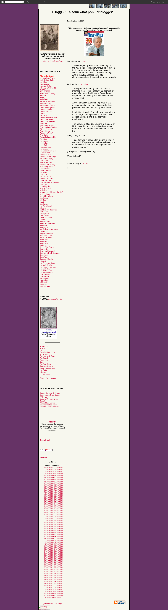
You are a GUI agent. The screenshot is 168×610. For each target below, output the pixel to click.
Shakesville (44, 249)
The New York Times (48, 356)
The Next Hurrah (46, 206)
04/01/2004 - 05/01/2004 (53, 505)
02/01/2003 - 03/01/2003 (53, 477)
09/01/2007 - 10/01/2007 (53, 586)
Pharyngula (44, 228)
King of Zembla (45, 176)
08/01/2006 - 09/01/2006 (53, 560)
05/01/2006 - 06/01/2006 (53, 554)
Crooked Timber (46, 110)
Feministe (43, 139)
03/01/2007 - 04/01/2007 (53, 574)
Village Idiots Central (47, 403)
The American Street (47, 263)
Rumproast (44, 243)
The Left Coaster (46, 265)
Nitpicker (43, 208)
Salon (42, 362)
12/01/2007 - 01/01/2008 (53, 591)
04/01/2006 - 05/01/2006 (53, 552)
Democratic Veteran (47, 121)
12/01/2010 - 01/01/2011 (53, 597)
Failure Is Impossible (48, 137)
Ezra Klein (44, 135)
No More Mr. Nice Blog (48, 210)
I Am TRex (44, 161)
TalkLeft (43, 261)
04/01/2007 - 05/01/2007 (53, 576)
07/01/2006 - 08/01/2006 (53, 558)
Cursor (42, 113)
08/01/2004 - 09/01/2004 (53, 513)
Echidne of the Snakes (48, 127)
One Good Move (46, 218)
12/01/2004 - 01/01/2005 (53, 521)
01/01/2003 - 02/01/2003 (53, 475)
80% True (43, 397)
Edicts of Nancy (46, 129)
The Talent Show (46, 273)
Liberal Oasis (45, 186)
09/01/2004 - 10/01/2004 (53, 515)
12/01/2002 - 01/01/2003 (53, 473)
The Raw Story (45, 364)
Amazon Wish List (55, 299)
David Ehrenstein (46, 119)
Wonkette (43, 285)
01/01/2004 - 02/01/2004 (53, 499)
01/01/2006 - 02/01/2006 (53, 546)
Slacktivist (44, 255)
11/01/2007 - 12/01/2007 (53, 589)
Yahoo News (44, 360)
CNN (41, 350)
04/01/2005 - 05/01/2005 (53, 528)
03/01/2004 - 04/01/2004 (53, 503)
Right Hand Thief (46, 235)
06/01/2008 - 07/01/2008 (53, 593)
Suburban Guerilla (46, 259)
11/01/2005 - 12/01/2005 (53, 542)
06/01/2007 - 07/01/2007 (53, 580)
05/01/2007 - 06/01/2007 (53, 578)
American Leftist (46, 86)
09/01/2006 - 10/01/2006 (53, 562)
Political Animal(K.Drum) (49, 230)
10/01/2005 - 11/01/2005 (53, 540)
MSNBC (43, 348)
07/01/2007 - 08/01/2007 (53, 582)
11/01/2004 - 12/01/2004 (53, 519)
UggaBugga (44, 281)
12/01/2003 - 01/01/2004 (53, 497)
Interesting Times (46, 167)
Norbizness (44, 212)
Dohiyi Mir (43, 123)
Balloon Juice (45, 92)
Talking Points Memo (48, 378)
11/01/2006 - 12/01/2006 (53, 566)
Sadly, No (43, 245)
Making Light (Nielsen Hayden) (51, 192)
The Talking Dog (46, 271)
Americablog (44, 84)
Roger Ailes (44, 239)
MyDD (42, 202)
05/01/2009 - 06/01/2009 (53, 595)
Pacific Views (45, 222)
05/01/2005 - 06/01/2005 (53, 530)
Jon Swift (43, 172)
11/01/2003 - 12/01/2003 (53, 495)
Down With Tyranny (47, 125)
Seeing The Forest (47, 247)
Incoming (84, 84)
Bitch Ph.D (44, 96)
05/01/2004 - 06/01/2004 (53, 507)
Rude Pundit (44, 241)
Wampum (43, 283)
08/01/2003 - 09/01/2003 (53, 489)
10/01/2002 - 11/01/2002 (53, 469)
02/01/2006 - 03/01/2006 (53, 548)
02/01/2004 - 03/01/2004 (53, 501)
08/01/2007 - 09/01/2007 (53, 584)
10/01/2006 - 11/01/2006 (53, 564)
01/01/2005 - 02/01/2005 (53, 523)
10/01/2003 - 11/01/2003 (53, 493)
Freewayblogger (46, 147)
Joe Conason (45, 374)
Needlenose (44, 204)
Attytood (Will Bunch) (48, 88)
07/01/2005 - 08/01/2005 (53, 534)
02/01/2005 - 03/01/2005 (53, 525)
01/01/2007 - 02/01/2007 (53, 570)
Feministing (44, 141)
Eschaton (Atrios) (46, 133)
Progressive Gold (46, 233)
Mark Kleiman (45, 194)
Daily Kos (43, 115)
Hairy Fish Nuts (45, 155)
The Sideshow (45, 269)
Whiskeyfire (44, 279)
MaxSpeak (44, 198)
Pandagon (43, 226)
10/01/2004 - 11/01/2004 (53, 517)
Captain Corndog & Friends (50, 393)
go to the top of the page (52, 603)
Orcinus (43, 220)
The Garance (44, 149)
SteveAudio (44, 257)
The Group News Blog (48, 151)
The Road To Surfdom (48, 267)
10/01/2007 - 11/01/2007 (53, 587)
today (84, 61)
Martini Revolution (46, 196)
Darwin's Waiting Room (48, 405)
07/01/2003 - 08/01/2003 (53, 487)
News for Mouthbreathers (49, 407)
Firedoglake (44, 143)
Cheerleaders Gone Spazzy (50, 395)
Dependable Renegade (48, 117)
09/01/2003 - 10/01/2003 (53, 491)
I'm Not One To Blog (47, 165)
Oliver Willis (44, 216)
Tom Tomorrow (45, 275)
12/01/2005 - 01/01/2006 (53, 544)
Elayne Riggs (45, 131)
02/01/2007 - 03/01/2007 (53, 572)
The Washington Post (48, 352)
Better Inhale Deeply (47, 94)
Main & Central (45, 188)
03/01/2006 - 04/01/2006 (53, 550)
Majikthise (43, 190)
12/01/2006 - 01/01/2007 (53, 568)
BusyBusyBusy (45, 104)
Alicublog (43, 82)
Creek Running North (47, 108)
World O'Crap (45, 287)
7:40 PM (85, 164)
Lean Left (43, 184)
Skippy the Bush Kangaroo (50, 253)
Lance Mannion (45, 180)
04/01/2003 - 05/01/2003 (53, 481)
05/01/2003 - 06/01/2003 (53, 483)
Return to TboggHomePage (52, 61)
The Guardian (45, 358)
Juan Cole (43, 174)
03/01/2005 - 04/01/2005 (53, 527)
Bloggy (42, 98)
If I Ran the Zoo (46, 163)
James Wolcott (45, 169)
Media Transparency (47, 368)
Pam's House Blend (47, 224)
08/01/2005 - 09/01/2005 (53, 536)
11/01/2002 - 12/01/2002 (53, 471)
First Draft (43, 145)
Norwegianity (44, 214)
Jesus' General (45, 171)
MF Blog (43, 200)
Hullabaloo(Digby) (46, 159)
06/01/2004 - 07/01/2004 (53, 509)
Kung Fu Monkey (46, 178)
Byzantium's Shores (47, 106)
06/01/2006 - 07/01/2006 (53, 556)
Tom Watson (44, 277)
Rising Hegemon (46, 237)
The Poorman (45, 231)
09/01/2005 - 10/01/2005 (53, 538)
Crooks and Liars (46, 112)
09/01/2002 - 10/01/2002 (53, 468)
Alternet (43, 372)
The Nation (44, 370)
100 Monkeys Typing (47, 78)
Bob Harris (44, 100)
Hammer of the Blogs (48, 157)
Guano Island (45, 153)
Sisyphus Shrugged (47, 251)
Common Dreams (46, 366)
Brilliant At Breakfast (47, 102)
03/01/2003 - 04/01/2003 (53, 479)
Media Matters (45, 354)
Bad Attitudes (45, 90)
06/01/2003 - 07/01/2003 (53, 485)
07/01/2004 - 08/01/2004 (53, 511)
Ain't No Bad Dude (47, 80)
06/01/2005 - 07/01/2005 (53, 532)
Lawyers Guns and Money (49, 182)
